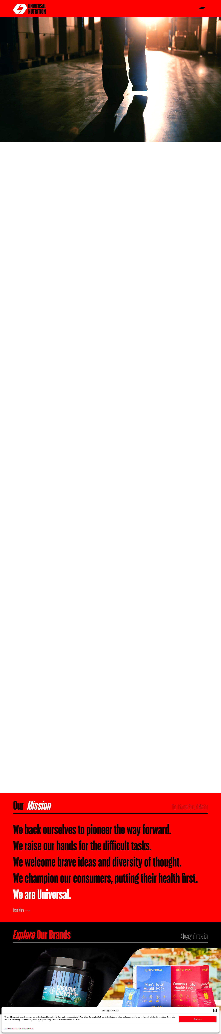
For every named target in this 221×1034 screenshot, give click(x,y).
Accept (197, 1019)
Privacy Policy (27, 1028)
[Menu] (200, 9)
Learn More (18, 910)
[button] (214, 1010)
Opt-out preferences (13, 1028)
